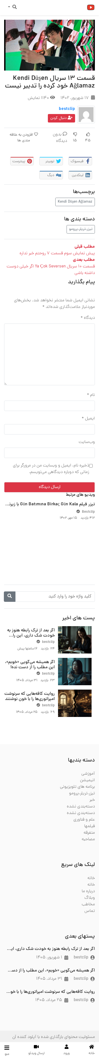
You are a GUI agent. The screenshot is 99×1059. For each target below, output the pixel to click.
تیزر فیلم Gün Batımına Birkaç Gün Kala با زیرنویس (47, 504)
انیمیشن (87, 780)
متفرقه (89, 833)
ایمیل (88, 418)
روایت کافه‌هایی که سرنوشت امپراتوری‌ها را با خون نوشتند (29, 696)
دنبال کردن (59, 118)
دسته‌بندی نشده (81, 806)
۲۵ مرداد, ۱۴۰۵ (48, 1000)
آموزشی (88, 774)
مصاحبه (88, 839)
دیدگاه (88, 318)
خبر (92, 800)
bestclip (67, 109)
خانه (91, 878)
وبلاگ (89, 898)
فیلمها (89, 826)
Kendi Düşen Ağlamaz (75, 202)
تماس (89, 911)
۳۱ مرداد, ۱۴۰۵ (49, 979)
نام (91, 395)
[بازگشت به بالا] (15, 1027)
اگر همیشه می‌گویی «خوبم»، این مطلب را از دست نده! (30, 665)
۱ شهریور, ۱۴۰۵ (49, 957)
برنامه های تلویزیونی (77, 787)
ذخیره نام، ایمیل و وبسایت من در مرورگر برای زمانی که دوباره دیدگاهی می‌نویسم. (51, 468)
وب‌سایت (87, 442)
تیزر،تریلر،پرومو (80, 229)
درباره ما (88, 891)
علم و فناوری (84, 819)
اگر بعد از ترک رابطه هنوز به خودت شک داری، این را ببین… (31, 635)
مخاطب (88, 904)
